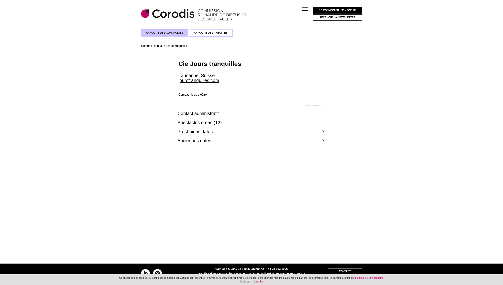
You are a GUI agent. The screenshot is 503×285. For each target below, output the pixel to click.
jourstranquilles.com (198, 80)
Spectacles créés (199, 122)
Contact (345, 271)
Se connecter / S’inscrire (337, 10)
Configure (245, 281)
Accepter (258, 281)
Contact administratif (198, 113)
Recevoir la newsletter (337, 17)
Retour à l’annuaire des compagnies (164, 45)
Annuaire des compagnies (164, 32)
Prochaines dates (195, 131)
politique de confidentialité (369, 278)
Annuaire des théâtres (211, 32)
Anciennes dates (194, 140)
